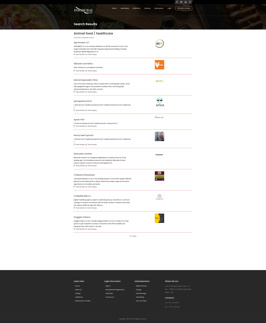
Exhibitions (136, 8)
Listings (78, 293)
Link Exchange (141, 293)
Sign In (108, 286)
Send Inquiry (92, 54)
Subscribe (109, 293)
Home (114, 8)
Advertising (125, 8)
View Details (79, 54)
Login (169, 8)
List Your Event (141, 301)
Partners (147, 8)
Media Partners (141, 286)
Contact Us (110, 297)
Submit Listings (184, 8)
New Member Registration (115, 290)
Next (134, 236)
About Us (78, 290)
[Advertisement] (133, 253)
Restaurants (159, 8)
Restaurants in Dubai (82, 301)
